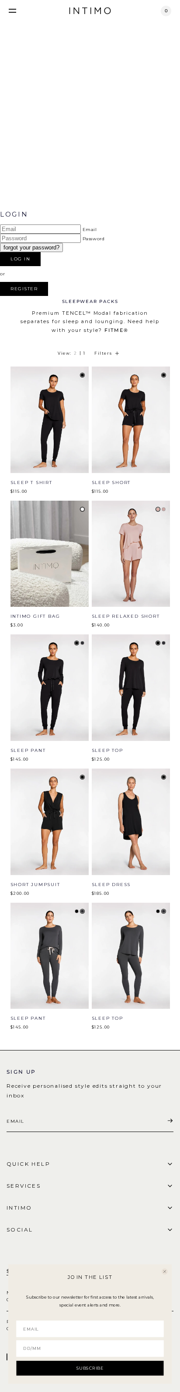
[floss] (158, 509)
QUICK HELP (28, 1164)
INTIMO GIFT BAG (35, 616)
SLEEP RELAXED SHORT (126, 616)
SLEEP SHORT (111, 482)
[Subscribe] (169, 1121)
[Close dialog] (165, 1271)
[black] (82, 375)
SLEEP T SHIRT (31, 482)
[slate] (82, 643)
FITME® (116, 330)
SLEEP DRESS (111, 884)
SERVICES (24, 1185)
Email (90, 229)
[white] (82, 509)
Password (94, 239)
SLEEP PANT (28, 750)
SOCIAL (20, 1229)
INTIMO (19, 1207)
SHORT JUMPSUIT (35, 884)
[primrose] (164, 509)
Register (24, 289)
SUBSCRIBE (90, 1368)
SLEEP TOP (107, 750)
